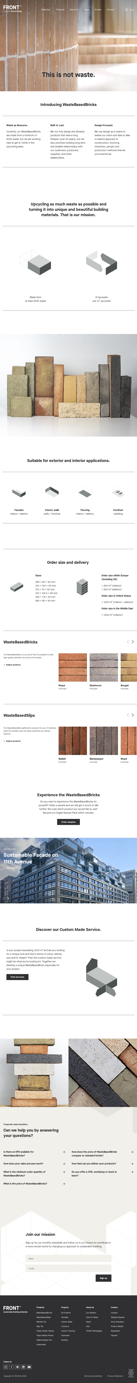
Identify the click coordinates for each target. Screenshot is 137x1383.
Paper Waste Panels (45, 1335)
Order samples (68, 822)
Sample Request (118, 1317)
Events (98, 9)
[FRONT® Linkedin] (23, 1367)
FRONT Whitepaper (94, 1331)
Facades (64, 1317)
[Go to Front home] (16, 8)
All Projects (66, 1313)
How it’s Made (92, 1317)
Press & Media (117, 1326)
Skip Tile (40, 1326)
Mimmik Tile (41, 1322)
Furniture (65, 1326)
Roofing (64, 1340)
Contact (110, 9)
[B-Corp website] (131, 1373)
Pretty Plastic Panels (45, 1331)
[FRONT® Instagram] (5, 1367)
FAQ (88, 1326)
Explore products (13, 665)
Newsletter (115, 1331)
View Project (11, 868)
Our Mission (91, 1313)
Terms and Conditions (93, 1376)
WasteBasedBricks (44, 1313)
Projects (60, 9)
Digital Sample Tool (44, 1340)
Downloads (41, 1344)
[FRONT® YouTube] (29, 1367)
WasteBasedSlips (44, 1317)
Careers (114, 1335)
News (86, 9)
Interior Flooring (68, 1331)
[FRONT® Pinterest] (17, 1367)
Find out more (17, 977)
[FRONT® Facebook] (11, 1367)
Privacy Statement (115, 1376)
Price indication (117, 1322)
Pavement (65, 1335)
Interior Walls (66, 1322)
